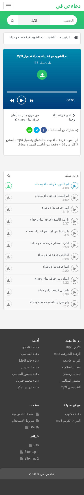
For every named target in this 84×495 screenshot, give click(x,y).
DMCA (34, 427)
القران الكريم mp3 (68, 420)
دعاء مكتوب (73, 413)
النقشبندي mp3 (71, 387)
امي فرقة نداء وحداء (63, 116)
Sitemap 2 (31, 458)
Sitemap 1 (31, 451)
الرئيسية (65, 37)
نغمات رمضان (71, 373)
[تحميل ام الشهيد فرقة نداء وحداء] (42, 75)
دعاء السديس (30, 367)
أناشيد (52, 37)
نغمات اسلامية (71, 367)
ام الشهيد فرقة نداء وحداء (26, 37)
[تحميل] (8, 185)
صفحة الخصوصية (23, 413)
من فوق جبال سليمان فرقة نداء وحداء (25, 116)
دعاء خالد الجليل (28, 360)
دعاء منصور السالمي (25, 373)
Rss (36, 445)
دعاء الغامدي (30, 347)
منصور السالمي (70, 380)
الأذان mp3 (73, 347)
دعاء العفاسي (30, 353)
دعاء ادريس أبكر (28, 387)
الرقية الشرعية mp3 (67, 353)
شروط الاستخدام (23, 420)
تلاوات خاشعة (72, 360)
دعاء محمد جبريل (27, 380)
